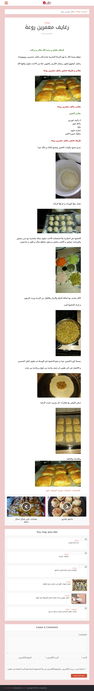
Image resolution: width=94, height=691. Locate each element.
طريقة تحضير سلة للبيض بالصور (66, 570)
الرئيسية (84, 11)
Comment (83, 634)
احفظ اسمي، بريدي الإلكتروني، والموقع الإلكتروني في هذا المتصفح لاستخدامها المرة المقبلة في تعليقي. (45, 669)
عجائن (67, 609)
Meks (24, 688)
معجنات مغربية (63, 490)
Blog (78, 11)
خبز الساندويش (73, 542)
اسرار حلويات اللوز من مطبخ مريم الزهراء (57, 584)
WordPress (9, 688)
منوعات (47, 22)
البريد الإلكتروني (52, 657)
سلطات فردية (64, 556)
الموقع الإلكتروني (24, 657)
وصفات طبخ (51, 490)
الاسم (84, 657)
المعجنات (75, 490)
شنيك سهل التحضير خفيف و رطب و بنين (62, 611)
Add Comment (47, 34)
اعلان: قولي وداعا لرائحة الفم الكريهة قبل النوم (52, 597)
